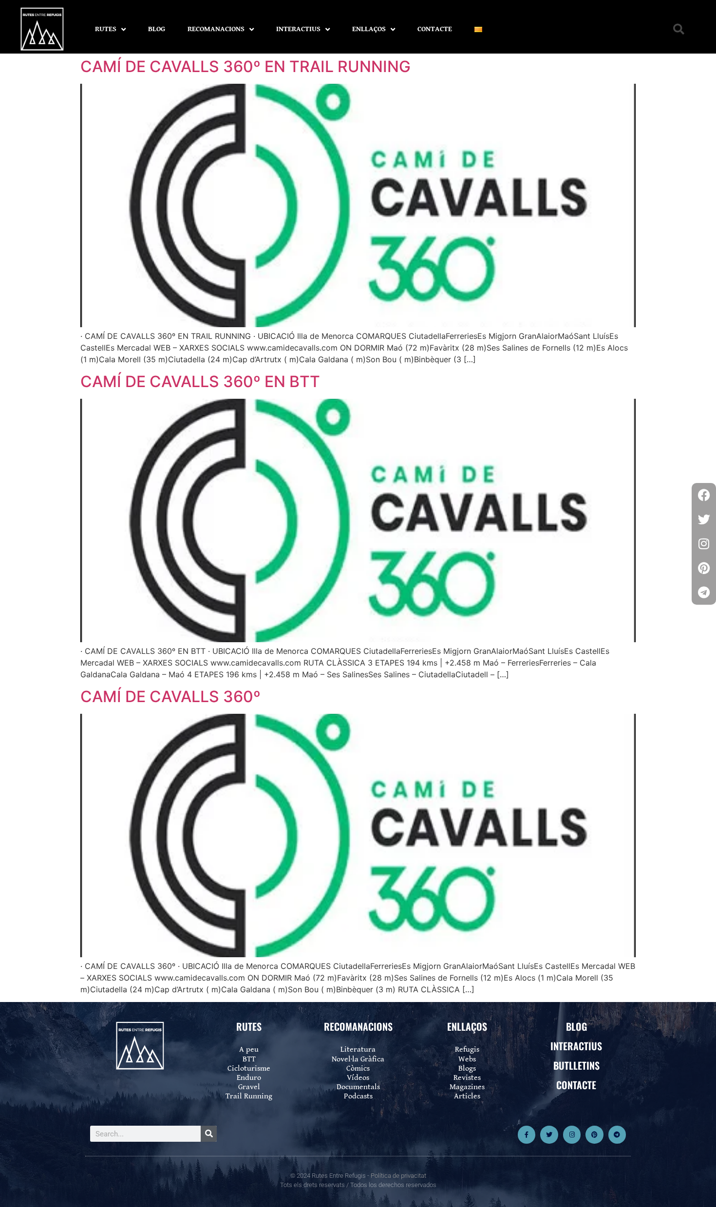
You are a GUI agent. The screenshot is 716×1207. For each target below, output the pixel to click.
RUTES (105, 29)
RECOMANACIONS (216, 29)
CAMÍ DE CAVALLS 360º (170, 696)
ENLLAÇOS (369, 29)
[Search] (209, 1134)
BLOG (156, 29)
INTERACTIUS (298, 29)
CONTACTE (434, 29)
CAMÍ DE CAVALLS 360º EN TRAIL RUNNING (245, 66)
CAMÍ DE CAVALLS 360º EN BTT (200, 381)
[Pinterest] (594, 1134)
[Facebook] (704, 495)
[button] (679, 29)
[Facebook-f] (526, 1134)
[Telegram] (617, 1134)
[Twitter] (549, 1134)
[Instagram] (572, 1134)
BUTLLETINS (576, 1065)
